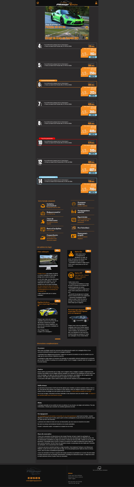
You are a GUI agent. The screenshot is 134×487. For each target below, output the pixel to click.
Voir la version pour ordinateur (100, 470)
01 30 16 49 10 (34, 478)
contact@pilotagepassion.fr (34, 480)
